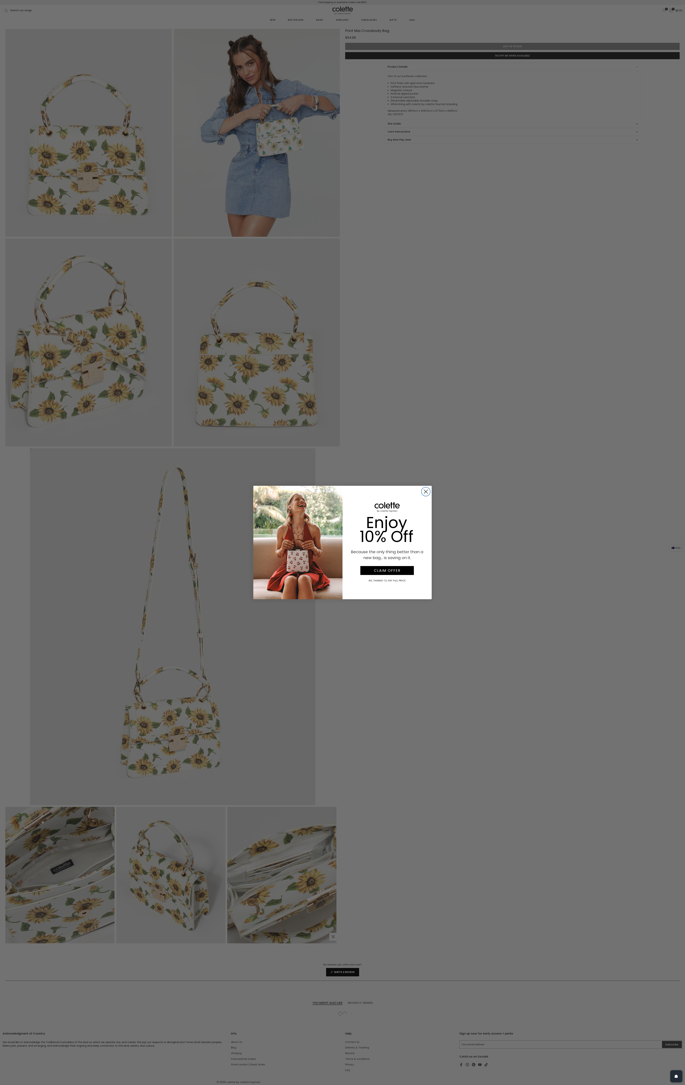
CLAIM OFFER (387, 570)
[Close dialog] (425, 491)
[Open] (676, 1076)
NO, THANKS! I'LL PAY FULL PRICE (387, 580)
